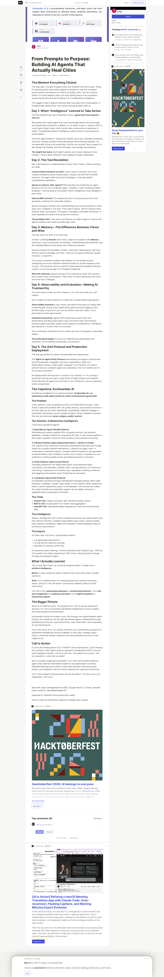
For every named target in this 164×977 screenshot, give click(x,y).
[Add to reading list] (21, 83)
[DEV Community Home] (20, 3)
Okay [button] (27, 973)
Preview (49, 832)
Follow (128, 16)
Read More (37, 806)
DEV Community (130, 29)
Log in (126, 3)
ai (49, 75)
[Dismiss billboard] (148, 958)
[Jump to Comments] (21, 76)
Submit (39, 832)
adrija (39, 46)
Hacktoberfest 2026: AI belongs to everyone (63, 784)
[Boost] (21, 90)
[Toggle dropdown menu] (101, 706)
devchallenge (64, 75)
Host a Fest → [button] (118, 149)
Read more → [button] (38, 941)
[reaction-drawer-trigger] (21, 68)
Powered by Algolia (81, 3)
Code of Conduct (61, 838)
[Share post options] (21, 97)
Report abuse (74, 838)
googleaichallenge (39, 75)
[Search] (26, 2)
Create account (138, 3)
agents (55, 75)
